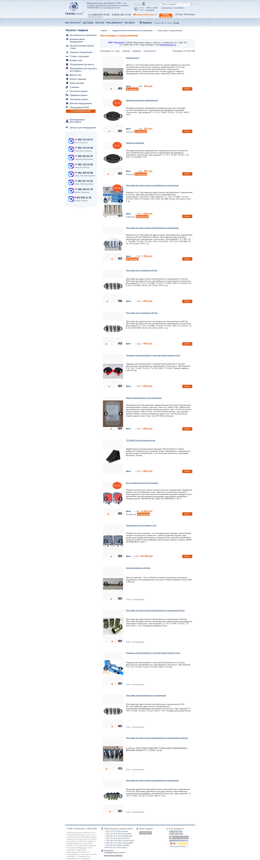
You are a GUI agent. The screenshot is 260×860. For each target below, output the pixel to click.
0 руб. (176, 23)
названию (137, 51)
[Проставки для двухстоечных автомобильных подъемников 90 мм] (113, 626)
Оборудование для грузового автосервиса (83, 69)
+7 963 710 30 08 (83, 148)
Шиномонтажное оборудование (77, 40)
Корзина (147, 23)
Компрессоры (76, 60)
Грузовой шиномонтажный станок (82, 47)
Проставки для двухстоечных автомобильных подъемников (152, 185)
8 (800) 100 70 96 (121, 15)
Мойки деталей (77, 83)
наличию (126, 51)
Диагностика (75, 75)
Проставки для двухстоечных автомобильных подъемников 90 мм (155, 610)
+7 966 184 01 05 (83, 189)
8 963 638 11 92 (82, 197)
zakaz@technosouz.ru (178, 840)
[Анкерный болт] (113, 74)
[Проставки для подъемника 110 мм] (113, 286)
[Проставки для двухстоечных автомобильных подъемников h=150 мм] (113, 754)
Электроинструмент (79, 99)
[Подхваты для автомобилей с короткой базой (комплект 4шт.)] (113, 669)
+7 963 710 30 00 (83, 164)
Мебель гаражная (78, 79)
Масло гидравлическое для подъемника (144, 398)
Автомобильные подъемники (83, 35)
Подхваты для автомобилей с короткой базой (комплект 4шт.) (153, 653)
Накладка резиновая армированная (142, 100)
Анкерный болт (132, 58)
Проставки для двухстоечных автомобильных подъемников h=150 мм (157, 738)
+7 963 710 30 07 (83, 139)
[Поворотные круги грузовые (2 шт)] (113, 541)
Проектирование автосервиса (77, 120)
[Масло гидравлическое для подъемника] (113, 414)
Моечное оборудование (81, 103)
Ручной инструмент (79, 91)
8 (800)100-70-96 (100, 15)
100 (193, 51)
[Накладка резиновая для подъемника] (113, 116)
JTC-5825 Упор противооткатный (140, 440)
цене (117, 51)
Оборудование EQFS (80, 107)
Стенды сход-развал (79, 56)
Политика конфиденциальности (114, 851)
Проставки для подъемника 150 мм (141, 313)
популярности (150, 51)
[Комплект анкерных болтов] (113, 584)
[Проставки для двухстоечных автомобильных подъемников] (113, 201)
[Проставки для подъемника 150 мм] (113, 329)
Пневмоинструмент (79, 95)
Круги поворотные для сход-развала (142, 483)
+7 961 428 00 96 (83, 173)
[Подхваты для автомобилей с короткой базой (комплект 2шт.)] (113, 371)
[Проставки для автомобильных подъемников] (113, 711)
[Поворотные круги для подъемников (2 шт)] (113, 499)
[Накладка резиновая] (113, 159)
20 (187, 51)
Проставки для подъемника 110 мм (141, 270)
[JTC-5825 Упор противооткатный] (113, 456)
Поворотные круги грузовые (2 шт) (141, 525)
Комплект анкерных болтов (138, 568)
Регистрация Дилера (113, 855)
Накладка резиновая (135, 143)
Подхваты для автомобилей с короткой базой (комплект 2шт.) (153, 355)
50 (190, 51)
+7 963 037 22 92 (83, 181)
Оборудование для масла (82, 64)
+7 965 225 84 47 (83, 156)
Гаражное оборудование (81, 52)
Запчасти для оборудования (83, 127)
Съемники (74, 87)
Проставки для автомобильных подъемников (146, 695)
